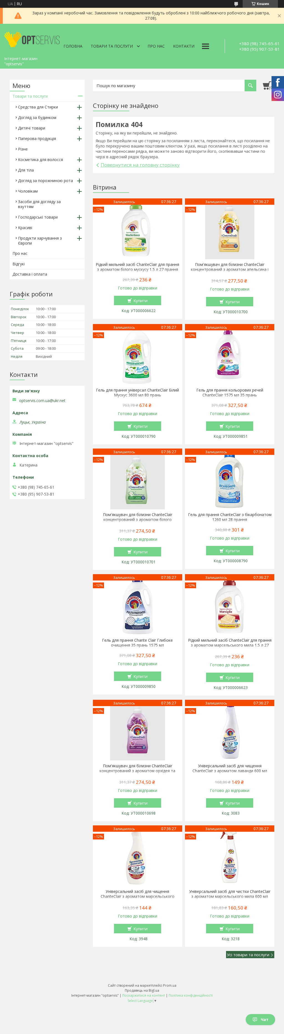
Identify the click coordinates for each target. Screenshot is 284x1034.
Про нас (156, 46)
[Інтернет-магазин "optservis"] (32, 39)
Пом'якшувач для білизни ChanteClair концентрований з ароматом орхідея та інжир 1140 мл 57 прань (137, 770)
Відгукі (18, 263)
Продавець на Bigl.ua (142, 990)
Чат (264, 1019)
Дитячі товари (31, 128)
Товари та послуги (112, 46)
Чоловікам (28, 191)
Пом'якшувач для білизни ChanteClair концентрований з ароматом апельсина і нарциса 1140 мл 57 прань (229, 269)
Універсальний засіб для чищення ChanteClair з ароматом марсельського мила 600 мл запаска (137, 896)
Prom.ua (169, 985)
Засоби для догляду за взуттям (39, 204)
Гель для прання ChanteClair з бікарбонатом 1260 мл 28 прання (229, 517)
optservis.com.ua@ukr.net (42, 400)
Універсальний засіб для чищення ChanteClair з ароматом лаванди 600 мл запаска (229, 770)
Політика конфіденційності (191, 995)
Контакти (183, 46)
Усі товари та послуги (248, 954)
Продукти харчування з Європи (40, 240)
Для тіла (26, 170)
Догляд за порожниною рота (45, 180)
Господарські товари (38, 217)
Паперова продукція (37, 138)
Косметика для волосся (40, 159)
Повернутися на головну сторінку (140, 165)
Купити (140, 300)
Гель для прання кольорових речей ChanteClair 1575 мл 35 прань (229, 393)
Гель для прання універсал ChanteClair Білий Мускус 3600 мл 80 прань (137, 393)
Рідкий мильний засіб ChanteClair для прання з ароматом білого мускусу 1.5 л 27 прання (137, 267)
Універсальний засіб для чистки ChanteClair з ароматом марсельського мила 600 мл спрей (229, 896)
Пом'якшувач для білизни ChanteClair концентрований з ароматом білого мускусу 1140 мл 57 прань (137, 519)
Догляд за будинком (37, 117)
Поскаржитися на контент (143, 995)
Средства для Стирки (38, 107)
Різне (23, 149)
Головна (73, 46)
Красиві (25, 227)
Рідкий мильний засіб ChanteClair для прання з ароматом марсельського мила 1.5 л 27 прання (229, 645)
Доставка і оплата (29, 274)
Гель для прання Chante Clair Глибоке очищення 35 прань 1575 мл (137, 643)
